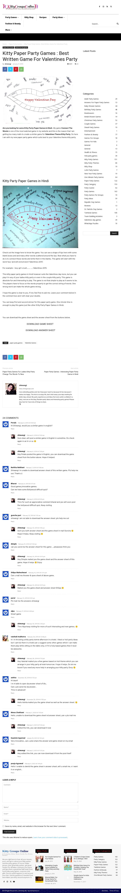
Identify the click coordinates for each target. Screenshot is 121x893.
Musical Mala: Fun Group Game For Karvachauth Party (51, 879)
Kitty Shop (88, 166)
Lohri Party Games (91, 170)
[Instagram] (103, 6)
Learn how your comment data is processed (50, 837)
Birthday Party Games (92, 109)
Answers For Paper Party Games (96, 102)
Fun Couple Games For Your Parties (53, 858)
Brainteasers (89, 113)
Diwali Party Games (91, 127)
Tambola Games (90, 213)
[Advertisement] (40, 158)
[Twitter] (111, 6)
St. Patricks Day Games (93, 209)
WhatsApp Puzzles (91, 223)
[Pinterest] (15, 69)
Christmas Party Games (93, 120)
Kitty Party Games (91, 159)
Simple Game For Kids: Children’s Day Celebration (81, 877)
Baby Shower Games (92, 106)
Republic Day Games (92, 202)
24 (77, 64)
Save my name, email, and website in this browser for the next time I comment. (35, 826)
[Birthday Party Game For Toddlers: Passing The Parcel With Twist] (68, 868)
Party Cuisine (89, 188)
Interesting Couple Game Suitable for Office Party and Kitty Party (52, 868)
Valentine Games (30, 343)
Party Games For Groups (93, 195)
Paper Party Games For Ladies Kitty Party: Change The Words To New (19, 373)
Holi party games (90, 156)
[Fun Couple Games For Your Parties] (39, 859)
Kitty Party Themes (91, 163)
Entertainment (89, 131)
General (87, 145)
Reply (12, 429)
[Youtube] (14, 881)
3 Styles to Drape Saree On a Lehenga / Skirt (82, 858)
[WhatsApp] (21, 69)
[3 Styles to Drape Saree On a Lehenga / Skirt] (68, 859)
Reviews (87, 205)
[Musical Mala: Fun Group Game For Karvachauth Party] (39, 879)
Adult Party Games (91, 99)
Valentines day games (21, 47)
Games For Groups (91, 138)
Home (5, 44)
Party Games (89, 191)
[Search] (118, 24)
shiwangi (8, 64)
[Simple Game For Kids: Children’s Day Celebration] (68, 877)
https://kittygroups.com (26, 389)
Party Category (90, 184)
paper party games (16, 343)
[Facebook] (99, 6)
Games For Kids (90, 141)
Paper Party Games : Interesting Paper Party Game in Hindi (61, 373)
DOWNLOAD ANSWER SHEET (40, 330)
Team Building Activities (93, 216)
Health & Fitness (90, 152)
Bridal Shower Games (92, 117)
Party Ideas (88, 198)
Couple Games (90, 124)
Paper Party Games (15, 44)
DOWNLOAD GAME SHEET (40, 324)
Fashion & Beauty (91, 134)
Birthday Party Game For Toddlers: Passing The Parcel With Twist (82, 867)
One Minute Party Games (94, 177)
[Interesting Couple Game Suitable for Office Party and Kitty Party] (39, 868)
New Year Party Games (93, 173)
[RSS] (107, 6)
